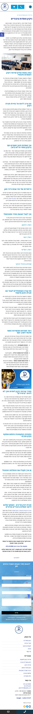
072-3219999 (27, 684)
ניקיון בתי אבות (12, 198)
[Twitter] (27, 706)
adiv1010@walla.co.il (25, 688)
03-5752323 (27, 686)
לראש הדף (16, 558)
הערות (29, 597)
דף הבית (30, 15)
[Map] (30, 706)
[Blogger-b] (24, 706)
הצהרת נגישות (27, 703)
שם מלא (28, 575)
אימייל (29, 590)
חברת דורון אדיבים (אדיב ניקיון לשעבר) (21, 510)
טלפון (29, 583)
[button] (2, 34)
